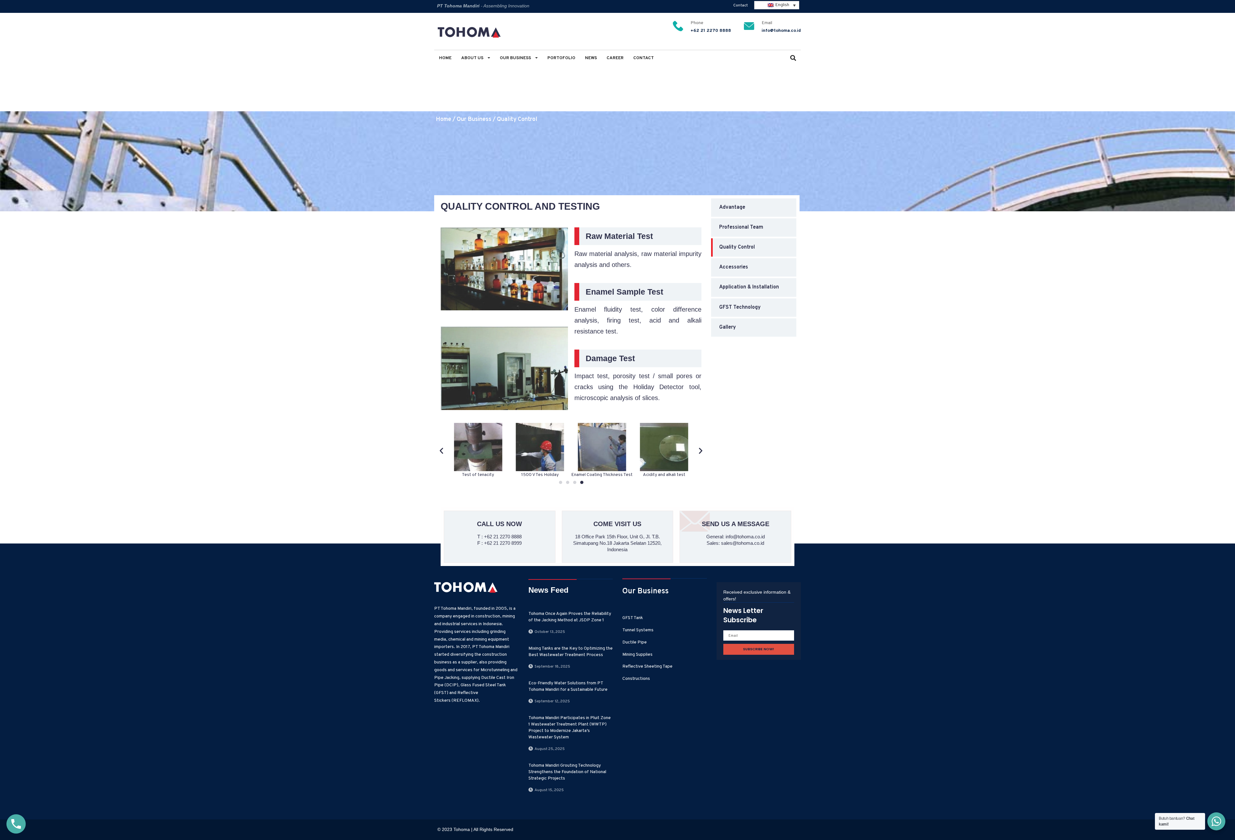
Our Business (516, 58)
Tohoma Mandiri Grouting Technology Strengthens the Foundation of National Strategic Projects (567, 772)
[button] (793, 58)
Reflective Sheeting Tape (647, 666)
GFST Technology (740, 307)
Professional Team (741, 227)
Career (615, 58)
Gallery (727, 327)
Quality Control (517, 119)
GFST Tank (632, 618)
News (591, 58)
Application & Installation (749, 287)
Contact (740, 5)
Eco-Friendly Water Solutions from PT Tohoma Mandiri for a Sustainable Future (568, 686)
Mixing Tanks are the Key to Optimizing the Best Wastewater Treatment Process (570, 652)
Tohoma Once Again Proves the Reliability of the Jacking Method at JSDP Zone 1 (569, 617)
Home (445, 58)
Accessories (733, 267)
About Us (472, 58)
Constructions (636, 678)
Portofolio (561, 58)
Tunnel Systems (638, 630)
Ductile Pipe (634, 642)
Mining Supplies (637, 654)
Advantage (732, 207)
